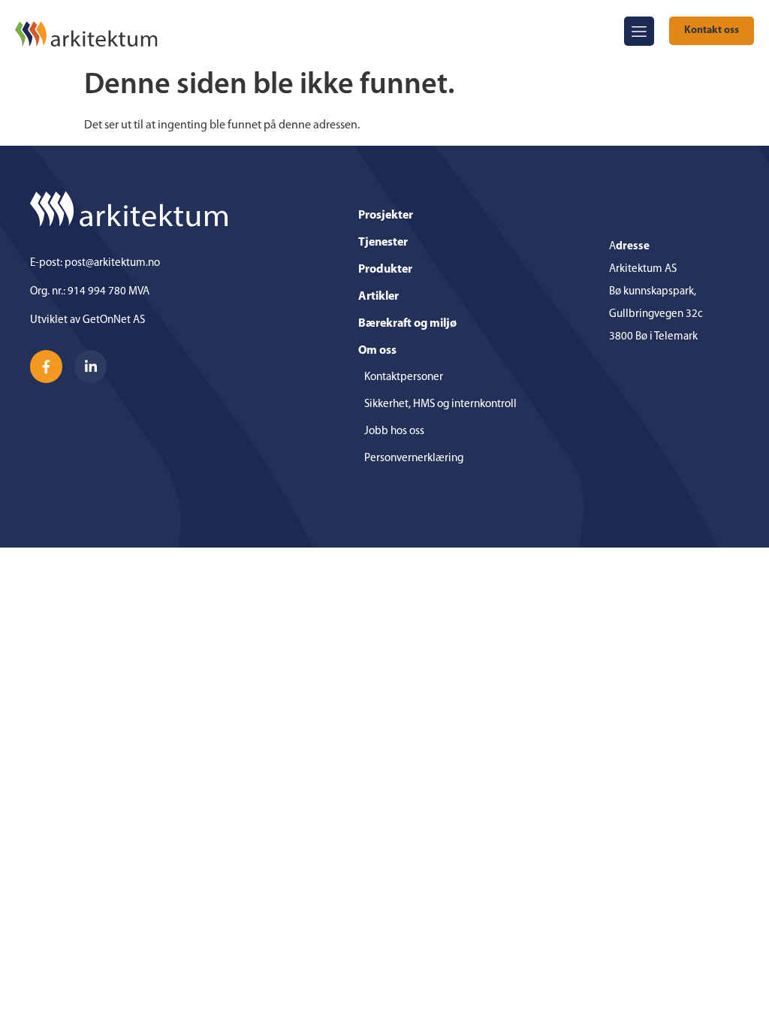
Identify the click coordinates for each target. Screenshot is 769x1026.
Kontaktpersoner (403, 377)
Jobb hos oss (394, 431)
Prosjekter (385, 216)
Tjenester (383, 243)
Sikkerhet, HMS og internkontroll (440, 404)
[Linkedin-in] (90, 366)
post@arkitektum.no (112, 263)
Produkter (385, 270)
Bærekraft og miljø (407, 324)
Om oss (377, 351)
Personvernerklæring (413, 458)
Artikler (378, 297)
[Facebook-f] (46, 366)
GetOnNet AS (114, 320)
